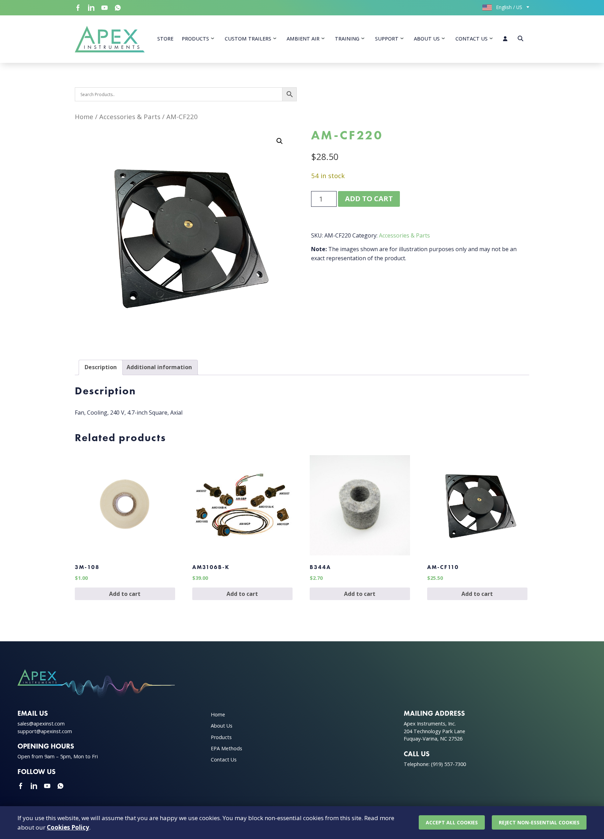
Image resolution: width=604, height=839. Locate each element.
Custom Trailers (248, 38)
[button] (279, 141)
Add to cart (369, 198)
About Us (427, 38)
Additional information (159, 367)
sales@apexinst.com (41, 723)
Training (347, 38)
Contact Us (471, 38)
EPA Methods (226, 748)
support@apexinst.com (44, 731)
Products (195, 38)
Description (101, 367)
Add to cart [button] (125, 594)
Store (165, 38)
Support (386, 38)
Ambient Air (303, 38)
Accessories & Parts (129, 116)
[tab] (101, 367)
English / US (508, 7)
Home (84, 116)
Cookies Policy (68, 827)
